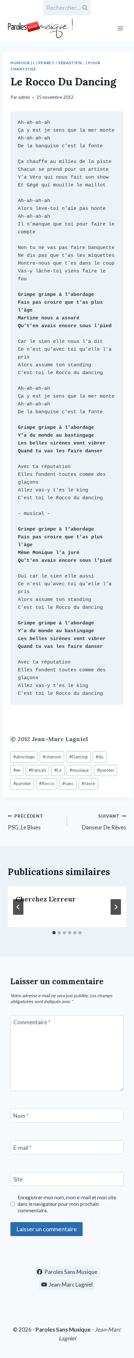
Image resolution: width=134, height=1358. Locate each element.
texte (88, 783)
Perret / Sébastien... (61, 62)
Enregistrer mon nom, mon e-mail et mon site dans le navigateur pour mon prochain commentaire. (67, 1203)
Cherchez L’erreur (46, 899)
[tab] (54, 932)
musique (79, 770)
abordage (23, 756)
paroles (105, 770)
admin (24, 97)
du (99, 756)
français (37, 770)
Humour (20, 62)
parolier (22, 783)
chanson (52, 756)
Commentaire (31, 1022)
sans (68, 783)
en (16, 770)
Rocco (46, 783)
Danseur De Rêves (104, 822)
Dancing (78, 756)
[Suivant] (116, 907)
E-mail (22, 1147)
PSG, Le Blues (25, 822)
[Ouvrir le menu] (120, 28)
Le (57, 770)
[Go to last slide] (18, 907)
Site (18, 1179)
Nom (21, 1115)
